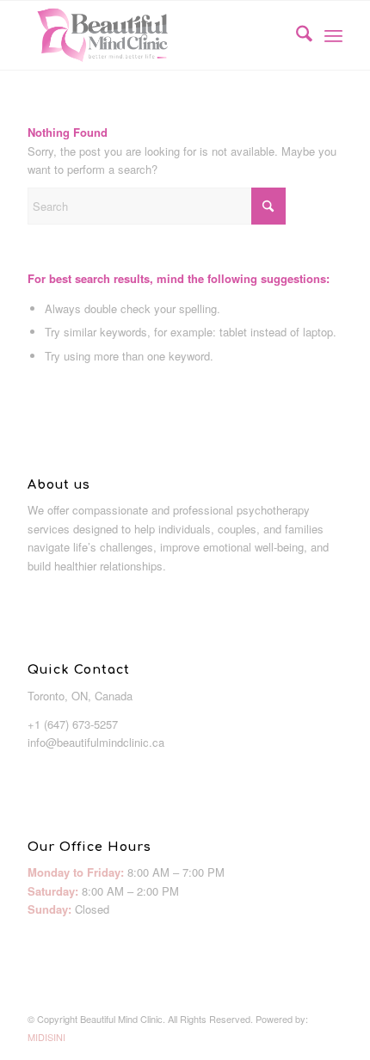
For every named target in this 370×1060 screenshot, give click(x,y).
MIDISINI (46, 1037)
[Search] (295, 35)
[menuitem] (295, 35)
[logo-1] (153, 35)
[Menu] (333, 35)
